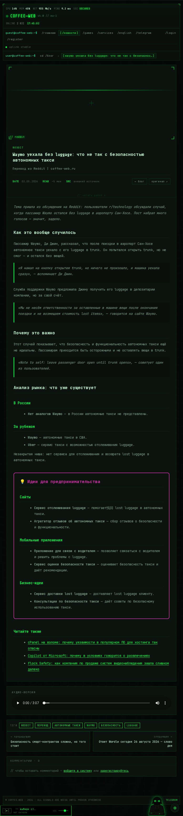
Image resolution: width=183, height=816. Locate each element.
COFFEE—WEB (23, 16)
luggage (132, 725)
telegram (172, 800)
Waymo (91, 725)
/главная (49, 33)
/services (105, 33)
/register (15, 39)
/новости (69, 33)
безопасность (111, 725)
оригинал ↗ (160, 181)
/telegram (144, 33)
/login (170, 33)
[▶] (7, 810)
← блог (139, 181)
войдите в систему (78, 771)
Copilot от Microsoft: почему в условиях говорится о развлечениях (89, 655)
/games (88, 33)
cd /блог (47, 55)
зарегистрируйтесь (114, 771)
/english (124, 33)
